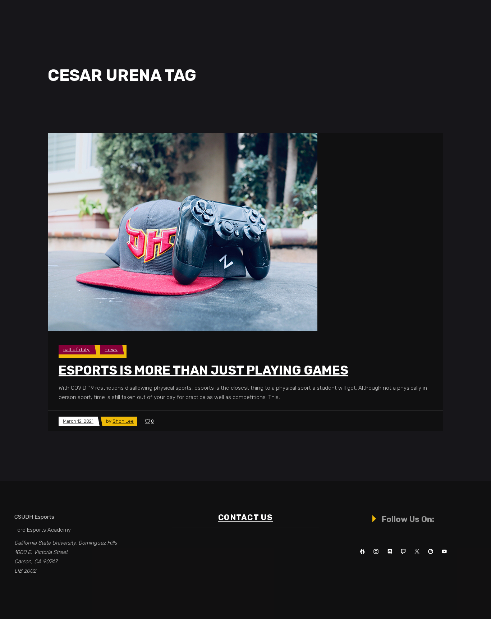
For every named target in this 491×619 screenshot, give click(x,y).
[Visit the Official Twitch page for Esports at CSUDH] (403, 551)
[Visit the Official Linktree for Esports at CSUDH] (362, 551)
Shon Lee (123, 421)
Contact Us (245, 517)
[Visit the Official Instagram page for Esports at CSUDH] (375, 551)
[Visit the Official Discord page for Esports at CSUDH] (389, 551)
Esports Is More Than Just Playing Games (203, 370)
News (111, 349)
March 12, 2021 (78, 421)
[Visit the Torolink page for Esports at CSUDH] (430, 551)
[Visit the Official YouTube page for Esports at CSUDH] (444, 551)
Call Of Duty (76, 349)
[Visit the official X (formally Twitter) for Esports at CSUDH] (416, 551)
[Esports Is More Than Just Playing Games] (182, 232)
